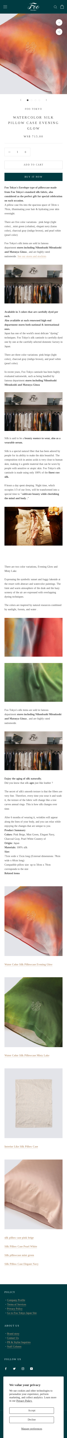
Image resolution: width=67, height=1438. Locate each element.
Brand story (13, 1333)
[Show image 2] (31, 100)
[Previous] (20, 100)
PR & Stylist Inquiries (19, 1342)
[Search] (55, 6)
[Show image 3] (35, 100)
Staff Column (14, 1346)
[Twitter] (14, 1368)
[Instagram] (23, 1368)
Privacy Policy (15, 1308)
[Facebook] (5, 1368)
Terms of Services (16, 1304)
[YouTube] (31, 1368)
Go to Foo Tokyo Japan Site (22, 1313)
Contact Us (13, 1338)
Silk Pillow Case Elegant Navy (21, 1264)
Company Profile (16, 1300)
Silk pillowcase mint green (19, 1255)
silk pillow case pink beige (19, 1237)
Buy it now (33, 177)
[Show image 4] (39, 100)
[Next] (46, 100)
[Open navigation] (5, 6)
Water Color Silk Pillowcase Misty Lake (26, 1055)
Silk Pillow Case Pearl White (20, 1246)
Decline (32, 1419)
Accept (31, 1410)
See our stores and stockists (31, 256)
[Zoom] (59, 22)
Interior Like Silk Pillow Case (21, 1146)
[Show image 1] (27, 100)
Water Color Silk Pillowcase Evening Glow (28, 964)
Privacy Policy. (24, 1400)
